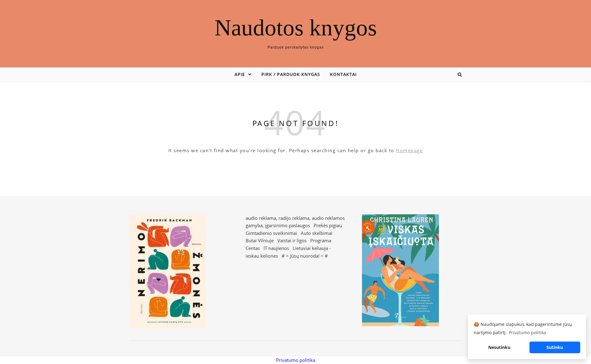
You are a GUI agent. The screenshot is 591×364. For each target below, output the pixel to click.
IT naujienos (276, 248)
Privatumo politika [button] (527, 332)
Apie (240, 74)
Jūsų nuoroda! (305, 256)
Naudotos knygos (296, 27)
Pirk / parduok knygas (290, 74)
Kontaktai (343, 74)
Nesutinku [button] (499, 347)
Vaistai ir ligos (292, 240)
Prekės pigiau (328, 225)
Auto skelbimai (316, 233)
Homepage (409, 150)
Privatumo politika (295, 360)
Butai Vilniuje (260, 240)
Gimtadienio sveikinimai (271, 233)
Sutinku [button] (554, 347)
